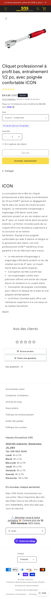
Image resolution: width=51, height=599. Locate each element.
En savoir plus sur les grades (15, 126)
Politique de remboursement (20, 414)
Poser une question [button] (26, 358)
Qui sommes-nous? (15, 389)
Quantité (6, 131)
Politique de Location (16, 427)
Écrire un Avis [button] (26, 351)
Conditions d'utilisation (17, 395)
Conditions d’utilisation (16, 594)
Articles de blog (14, 402)
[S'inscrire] (42, 531)
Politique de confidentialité (26, 590)
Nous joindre (12, 408)
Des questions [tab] (12, 366)
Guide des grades (15, 421)
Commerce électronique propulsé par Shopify (25, 582)
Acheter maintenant (25, 161)
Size (4, 112)
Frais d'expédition (9, 99)
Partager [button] (9, 171)
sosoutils (29, 580)
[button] (6, 9)
